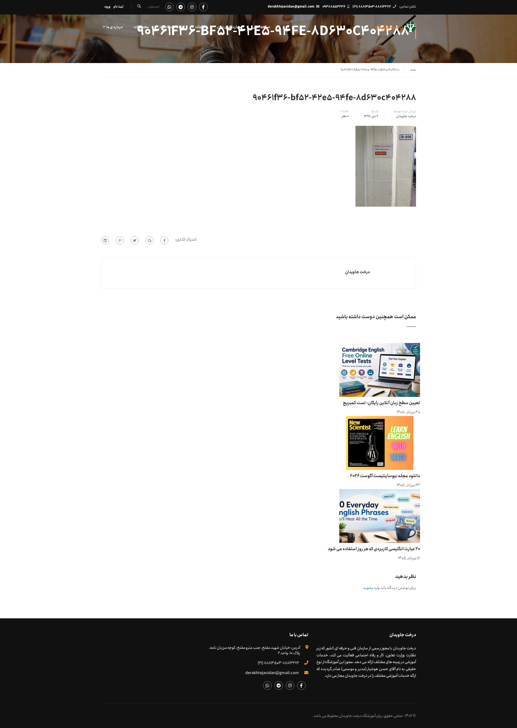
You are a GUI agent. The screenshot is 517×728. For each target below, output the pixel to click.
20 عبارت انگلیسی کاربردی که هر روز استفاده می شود (374, 549)
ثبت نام (118, 6)
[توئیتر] (135, 240)
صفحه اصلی (260, 27)
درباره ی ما (114, 27)
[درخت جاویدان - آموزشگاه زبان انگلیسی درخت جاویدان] (395, 29)
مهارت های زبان (229, 27)
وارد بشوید (371, 588)
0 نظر (345, 116)
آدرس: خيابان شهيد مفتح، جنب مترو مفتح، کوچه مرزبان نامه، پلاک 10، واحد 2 (254, 650)
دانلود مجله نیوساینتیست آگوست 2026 (385, 476)
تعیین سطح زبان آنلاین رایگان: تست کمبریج (381, 403)
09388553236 (333, 6)
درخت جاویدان (406, 116)
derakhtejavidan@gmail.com (291, 6)
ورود (107, 6)
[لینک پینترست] (120, 240)
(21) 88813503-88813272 (371, 6)
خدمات (200, 27)
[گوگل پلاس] (149, 240)
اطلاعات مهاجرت (171, 27)
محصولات (141, 27)
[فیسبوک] (164, 240)
